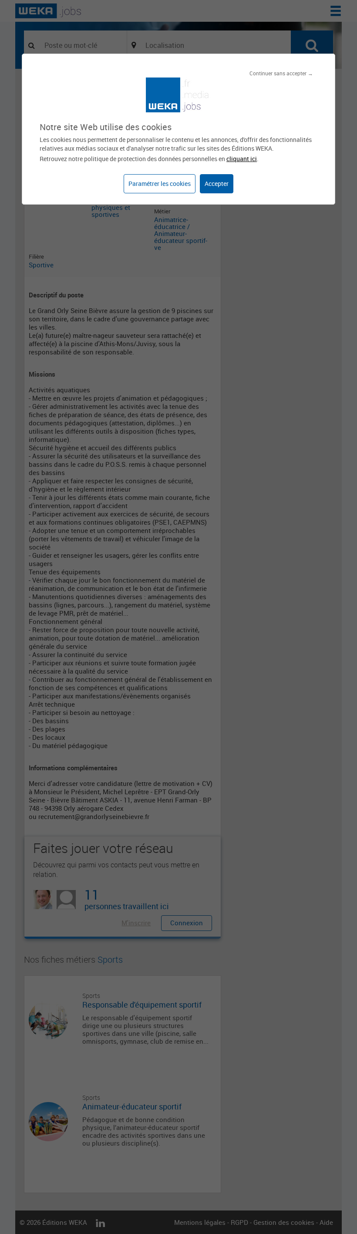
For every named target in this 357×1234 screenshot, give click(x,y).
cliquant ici (241, 159)
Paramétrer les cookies (159, 183)
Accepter (217, 183)
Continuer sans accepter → (281, 73)
